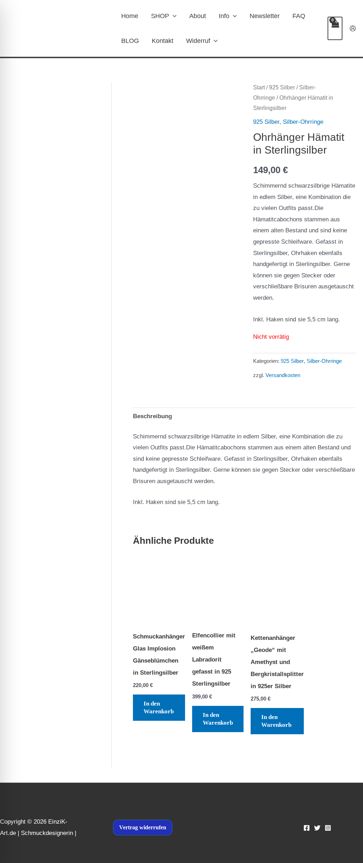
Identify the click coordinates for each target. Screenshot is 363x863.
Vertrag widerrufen (142, 827)
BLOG (130, 40)
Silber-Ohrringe (303, 121)
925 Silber (282, 87)
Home (129, 16)
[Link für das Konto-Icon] (353, 28)
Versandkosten (283, 375)
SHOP (160, 16)
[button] (173, 16)
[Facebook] (306, 828)
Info (224, 16)
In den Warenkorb (159, 707)
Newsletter (265, 16)
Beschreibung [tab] (152, 416)
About (197, 16)
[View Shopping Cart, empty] (335, 28)
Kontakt (162, 40)
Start (259, 87)
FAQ (298, 16)
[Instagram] (328, 828)
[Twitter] (317, 828)
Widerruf (198, 40)
